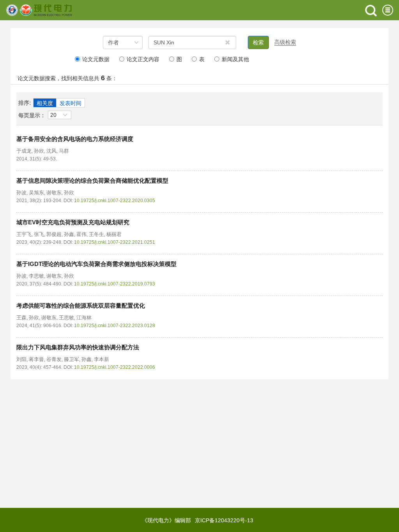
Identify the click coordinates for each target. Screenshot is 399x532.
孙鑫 (69, 234)
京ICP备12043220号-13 (224, 520)
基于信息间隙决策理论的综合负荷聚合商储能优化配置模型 (92, 180)
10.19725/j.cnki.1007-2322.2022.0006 (114, 367)
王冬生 (96, 234)
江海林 (84, 318)
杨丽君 (114, 234)
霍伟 (81, 234)
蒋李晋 (36, 359)
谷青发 (54, 359)
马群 (64, 151)
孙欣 (39, 151)
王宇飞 (24, 234)
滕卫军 (71, 359)
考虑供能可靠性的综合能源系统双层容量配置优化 (80, 305)
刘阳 (21, 359)
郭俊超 (54, 234)
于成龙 (24, 151)
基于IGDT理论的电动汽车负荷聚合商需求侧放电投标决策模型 (96, 264)
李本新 (101, 359)
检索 (258, 42)
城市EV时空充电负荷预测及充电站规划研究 (72, 222)
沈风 (51, 151)
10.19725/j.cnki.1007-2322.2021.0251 (114, 242)
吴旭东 (36, 193)
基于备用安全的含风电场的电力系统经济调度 (74, 139)
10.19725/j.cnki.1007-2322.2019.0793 (114, 284)
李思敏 (36, 276)
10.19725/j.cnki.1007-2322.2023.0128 (114, 325)
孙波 (21, 193)
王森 (21, 318)
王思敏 (66, 318)
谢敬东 (54, 193)
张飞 (39, 234)
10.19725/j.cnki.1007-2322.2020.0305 (114, 200)
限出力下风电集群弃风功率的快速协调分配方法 (77, 347)
